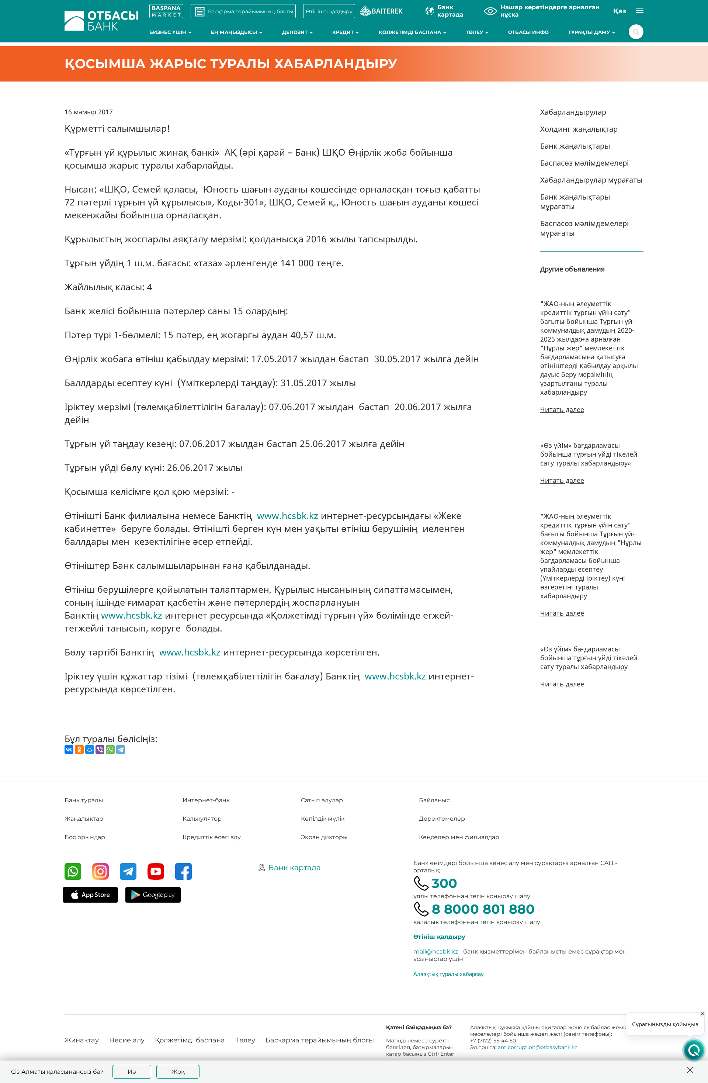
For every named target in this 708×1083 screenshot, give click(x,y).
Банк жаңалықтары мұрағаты (575, 201)
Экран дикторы (324, 837)
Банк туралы (84, 800)
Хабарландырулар (573, 112)
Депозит (295, 32)
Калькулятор (202, 818)
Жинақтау (82, 1040)
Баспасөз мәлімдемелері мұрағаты (584, 228)
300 (444, 883)
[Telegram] (120, 749)
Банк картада (294, 867)
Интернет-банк (206, 800)
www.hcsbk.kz (287, 515)
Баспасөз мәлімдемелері (584, 163)
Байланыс (434, 800)
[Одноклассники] (79, 749)
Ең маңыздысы (234, 32)
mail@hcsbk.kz (435, 951)
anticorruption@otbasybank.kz (537, 1047)
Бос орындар (85, 837)
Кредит (343, 32)
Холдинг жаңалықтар (579, 129)
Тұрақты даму (589, 32)
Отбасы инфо (528, 32)
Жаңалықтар (84, 818)
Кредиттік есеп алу (212, 837)
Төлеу (475, 32)
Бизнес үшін (168, 32)
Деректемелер (442, 818)
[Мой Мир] (89, 749)
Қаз (619, 11)
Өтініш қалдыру (439, 936)
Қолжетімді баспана (410, 32)
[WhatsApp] (110, 749)
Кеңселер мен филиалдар (459, 837)
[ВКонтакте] (69, 749)
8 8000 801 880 (483, 909)
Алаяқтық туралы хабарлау (448, 974)
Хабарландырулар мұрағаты (591, 180)
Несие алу (127, 1040)
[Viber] (100, 749)
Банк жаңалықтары (575, 146)
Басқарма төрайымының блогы (320, 1040)
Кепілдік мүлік (322, 818)
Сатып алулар (322, 800)
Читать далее (562, 409)
